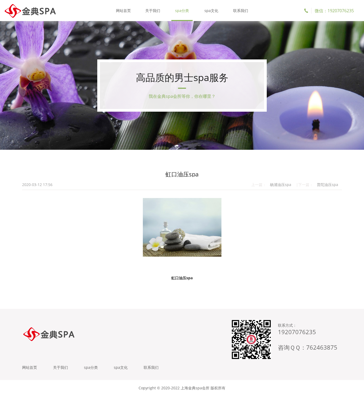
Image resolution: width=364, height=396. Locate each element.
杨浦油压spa (280, 184)
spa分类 (182, 10)
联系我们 (240, 10)
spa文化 (211, 10)
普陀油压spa (327, 184)
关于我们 (152, 10)
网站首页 (123, 10)
